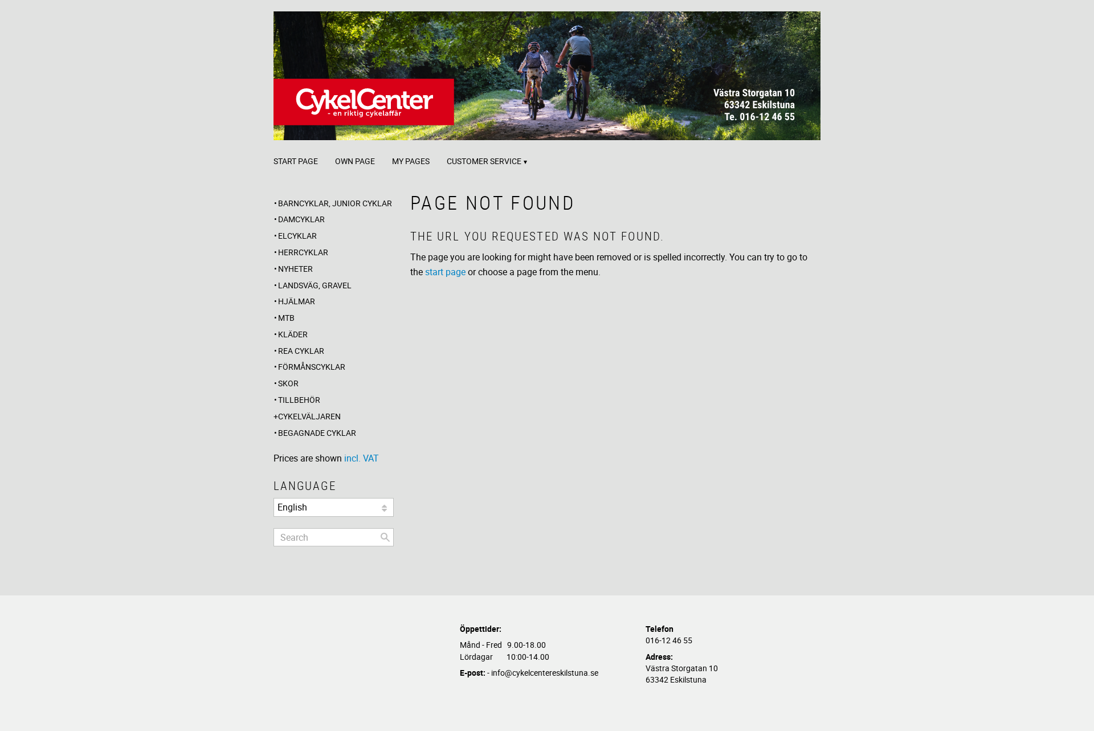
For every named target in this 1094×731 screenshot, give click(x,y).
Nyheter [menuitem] (295, 268)
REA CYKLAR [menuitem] (301, 350)
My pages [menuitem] (411, 161)
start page (445, 272)
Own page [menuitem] (355, 161)
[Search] (385, 537)
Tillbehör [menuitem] (299, 399)
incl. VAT (361, 458)
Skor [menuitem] (288, 383)
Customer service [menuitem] (484, 161)
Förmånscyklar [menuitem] (311, 366)
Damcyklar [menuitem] (301, 219)
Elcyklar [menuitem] (297, 235)
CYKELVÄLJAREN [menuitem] (309, 416)
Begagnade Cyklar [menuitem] (317, 432)
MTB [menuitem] (286, 317)
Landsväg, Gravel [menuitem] (315, 285)
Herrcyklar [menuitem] (303, 252)
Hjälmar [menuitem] (296, 301)
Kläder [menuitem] (293, 334)
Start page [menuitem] (296, 161)
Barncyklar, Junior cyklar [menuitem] (335, 203)
